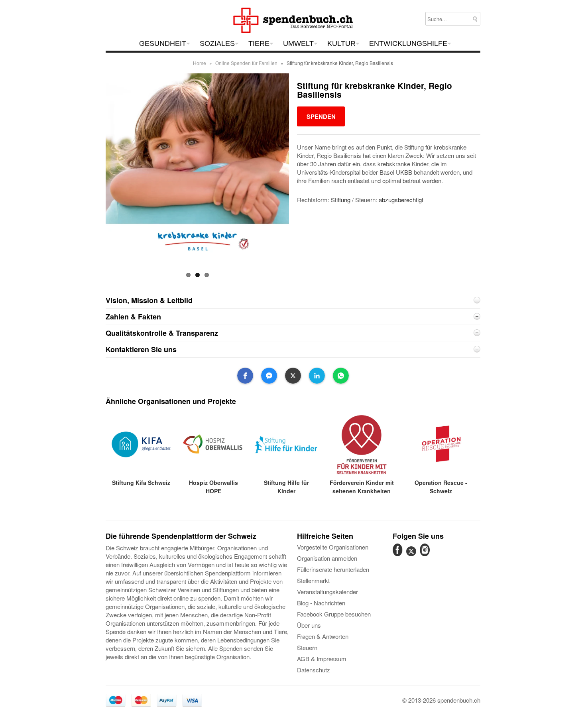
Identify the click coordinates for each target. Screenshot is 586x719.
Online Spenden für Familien (246, 62)
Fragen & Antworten (322, 636)
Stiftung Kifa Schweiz (141, 483)
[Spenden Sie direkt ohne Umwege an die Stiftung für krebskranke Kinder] (321, 116)
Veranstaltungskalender (327, 591)
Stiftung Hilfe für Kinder (286, 487)
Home (199, 62)
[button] (245, 376)
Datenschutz (313, 670)
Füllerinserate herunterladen (333, 569)
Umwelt (298, 43)
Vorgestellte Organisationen (332, 547)
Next (296, 178)
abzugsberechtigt (401, 199)
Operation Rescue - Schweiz (441, 487)
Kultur (341, 43)
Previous (98, 178)
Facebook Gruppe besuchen (334, 614)
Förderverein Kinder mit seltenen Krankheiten (362, 487)
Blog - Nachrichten (321, 603)
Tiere (258, 43)
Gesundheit (162, 43)
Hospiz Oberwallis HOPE (213, 487)
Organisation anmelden (327, 558)
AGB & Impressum (321, 658)
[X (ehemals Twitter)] (412, 556)
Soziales (217, 43)
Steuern (307, 647)
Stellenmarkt (313, 580)
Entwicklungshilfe (408, 43)
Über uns (309, 625)
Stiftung (340, 199)
